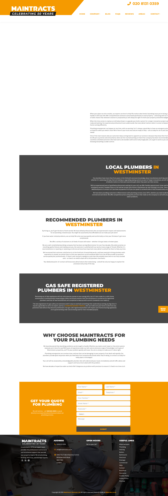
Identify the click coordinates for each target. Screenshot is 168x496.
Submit (103, 429)
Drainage (122, 460)
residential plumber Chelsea (75, 306)
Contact (122, 468)
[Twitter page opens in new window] (25, 460)
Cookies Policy (124, 476)
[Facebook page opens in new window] (22, 460)
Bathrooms (123, 455)
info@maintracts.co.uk (64, 449)
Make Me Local (111, 492)
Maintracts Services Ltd (72, 492)
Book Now (122, 470)
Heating (122, 449)
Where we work (124, 444)
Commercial (123, 463)
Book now (163, 309)
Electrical (122, 457)
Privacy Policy (123, 478)
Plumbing (122, 447)
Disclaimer (122, 473)
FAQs (121, 465)
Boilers (121, 452)
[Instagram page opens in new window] (28, 460)
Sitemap (122, 481)
